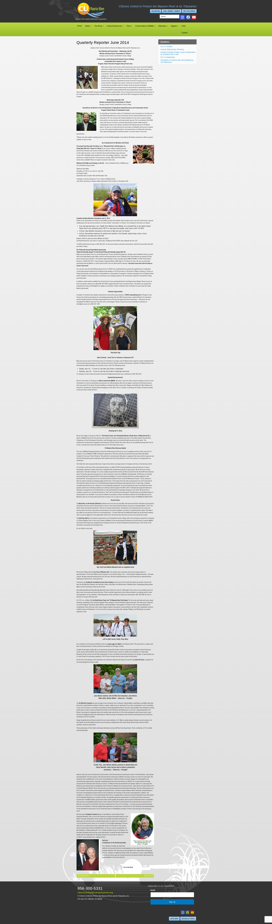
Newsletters (188, 918)
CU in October (166, 46)
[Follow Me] (182, 17)
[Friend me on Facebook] (188, 17)
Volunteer (155, 11)
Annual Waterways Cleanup (172, 49)
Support (174, 26)
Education (162, 26)
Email (153, 890)
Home (79, 26)
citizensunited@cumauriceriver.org (95, 893)
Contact (184, 33)
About (87, 26)
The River (98, 26)
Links (183, 26)
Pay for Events (189, 11)
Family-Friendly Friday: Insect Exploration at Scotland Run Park (178, 53)
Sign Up (172, 902)
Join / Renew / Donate (171, 11)
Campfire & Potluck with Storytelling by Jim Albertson (176, 61)
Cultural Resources (114, 26)
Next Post (147, 876)
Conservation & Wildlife (144, 26)
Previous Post (84, 876)
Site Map (174, 918)
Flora (129, 26)
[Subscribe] (193, 17)
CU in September (167, 57)
